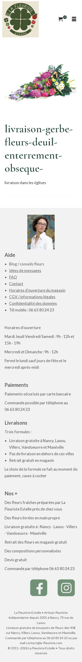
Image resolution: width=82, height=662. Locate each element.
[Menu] (74, 19)
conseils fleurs (32, 264)
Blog (13, 264)
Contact (16, 283)
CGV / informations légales (32, 296)
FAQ (13, 277)
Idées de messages (25, 270)
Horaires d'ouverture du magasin (37, 290)
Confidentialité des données (33, 303)
